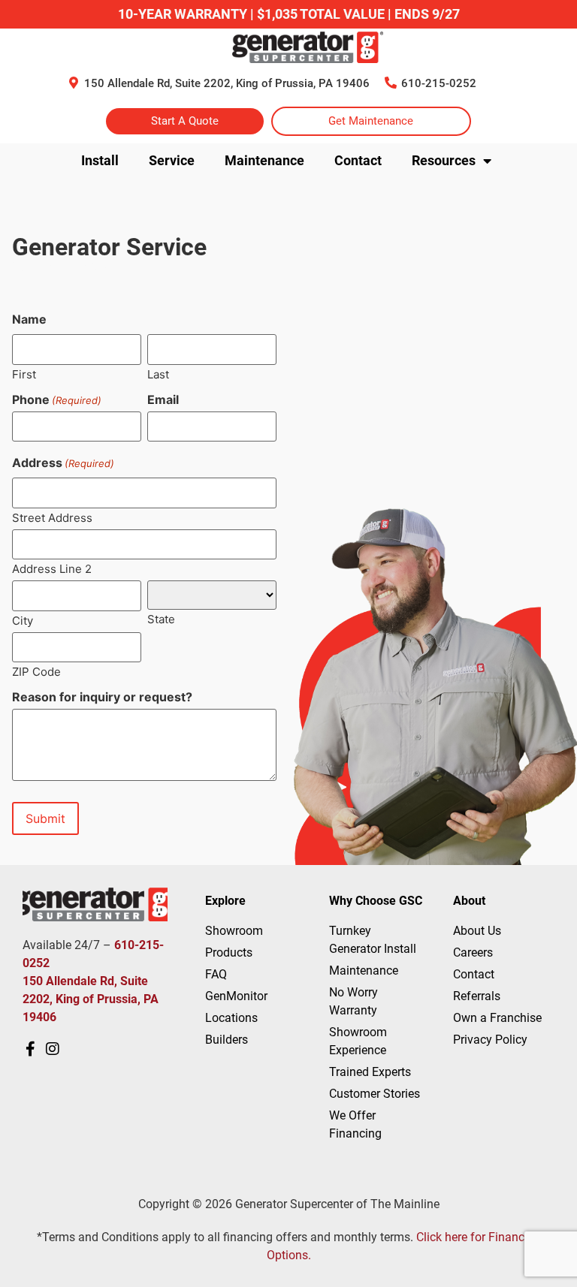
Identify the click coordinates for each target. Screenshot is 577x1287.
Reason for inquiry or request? (102, 697)
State (161, 618)
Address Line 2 (52, 568)
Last (158, 373)
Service (172, 160)
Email (163, 399)
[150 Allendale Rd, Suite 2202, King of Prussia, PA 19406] (74, 83)
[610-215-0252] (391, 83)
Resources (444, 160)
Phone (56, 399)
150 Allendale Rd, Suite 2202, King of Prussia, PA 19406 (227, 83)
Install (100, 160)
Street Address (52, 517)
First (24, 373)
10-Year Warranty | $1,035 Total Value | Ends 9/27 (289, 14)
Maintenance (264, 160)
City (22, 619)
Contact (358, 160)
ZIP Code (36, 671)
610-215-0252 (438, 83)
